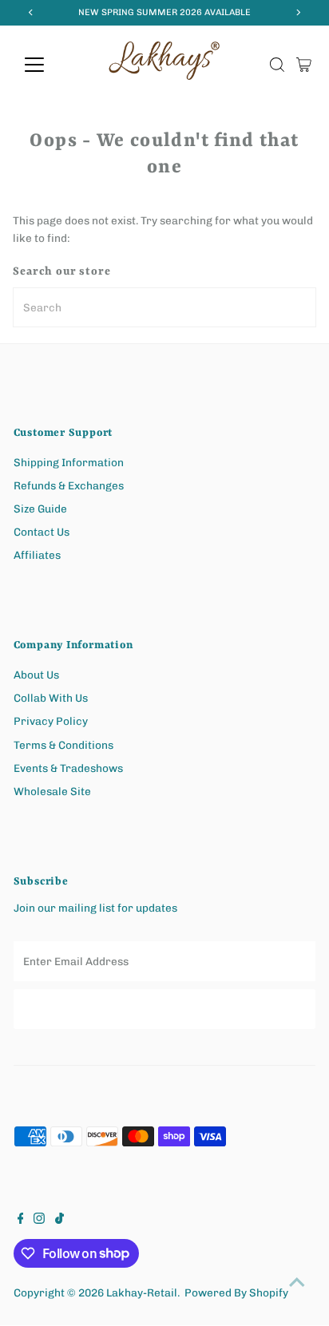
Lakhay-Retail (141, 1292)
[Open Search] (277, 64)
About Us (36, 674)
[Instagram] (39, 1220)
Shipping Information (69, 462)
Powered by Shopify (236, 1292)
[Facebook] (21, 1220)
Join (164, 1008)
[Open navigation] (49, 65)
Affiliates (37, 554)
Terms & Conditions (63, 744)
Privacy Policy (51, 720)
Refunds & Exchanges (69, 485)
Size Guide (40, 508)
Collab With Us (51, 697)
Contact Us (41, 531)
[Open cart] (303, 64)
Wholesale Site (52, 791)
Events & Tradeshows (68, 768)
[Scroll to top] (297, 1282)
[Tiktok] (59, 1220)
